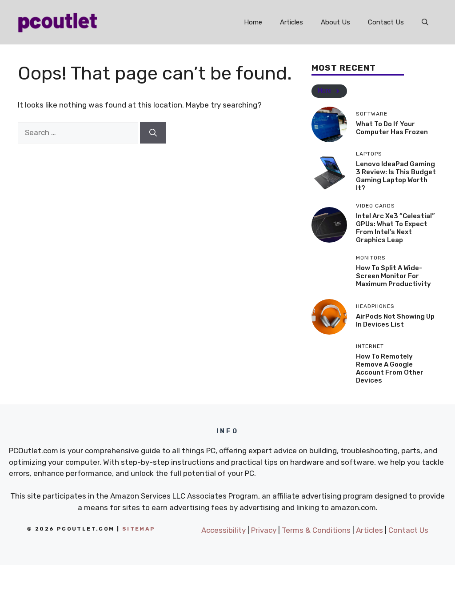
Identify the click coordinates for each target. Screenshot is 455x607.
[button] (425, 22)
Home (253, 22)
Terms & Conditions (316, 530)
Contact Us (386, 22)
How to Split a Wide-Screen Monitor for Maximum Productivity (393, 276)
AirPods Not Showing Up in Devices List (395, 320)
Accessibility (223, 530)
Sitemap (139, 529)
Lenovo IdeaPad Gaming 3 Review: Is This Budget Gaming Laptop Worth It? (396, 176)
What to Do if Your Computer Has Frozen (392, 128)
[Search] (153, 133)
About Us (335, 22)
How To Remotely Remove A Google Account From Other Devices (389, 368)
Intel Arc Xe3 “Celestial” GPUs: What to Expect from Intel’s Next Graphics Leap (395, 228)
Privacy (263, 530)
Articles (291, 22)
